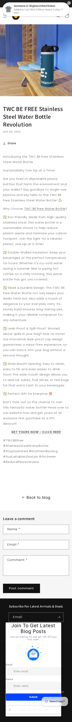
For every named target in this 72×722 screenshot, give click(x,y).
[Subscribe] (58, 617)
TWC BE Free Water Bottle (45, 209)
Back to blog (38, 497)
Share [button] (12, 143)
